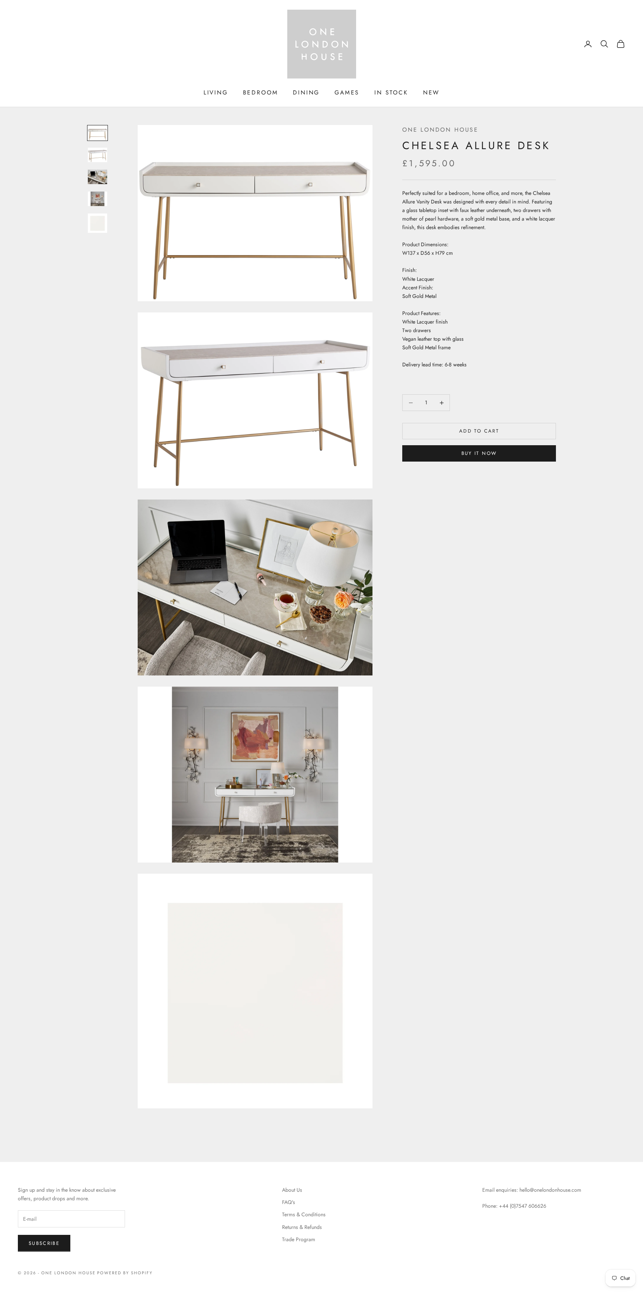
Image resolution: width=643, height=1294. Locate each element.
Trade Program (298, 1239)
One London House (440, 129)
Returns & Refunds (302, 1227)
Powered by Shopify (125, 1273)
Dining (306, 92)
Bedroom (260, 92)
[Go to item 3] (97, 177)
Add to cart (479, 431)
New (431, 92)
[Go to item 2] (97, 155)
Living (216, 92)
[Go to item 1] (97, 133)
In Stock (391, 92)
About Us (292, 1190)
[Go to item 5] (97, 223)
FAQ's (288, 1202)
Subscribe (44, 1243)
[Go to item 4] (97, 199)
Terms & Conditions (304, 1214)
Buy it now (479, 453)
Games (347, 92)
